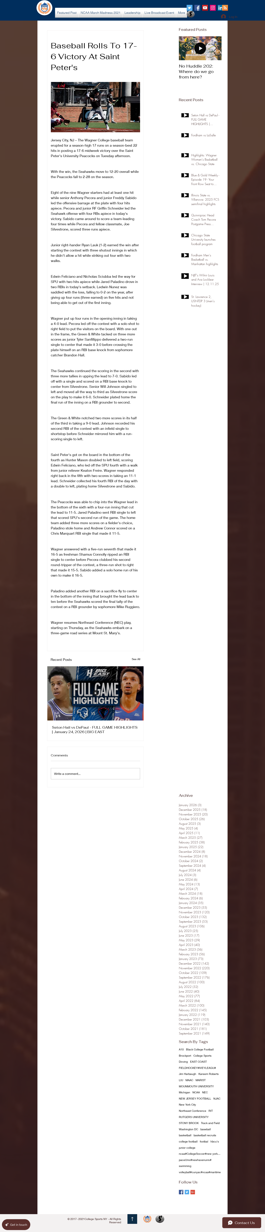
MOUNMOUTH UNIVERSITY (196, 1086)
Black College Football (200, 1049)
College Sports (202, 1055)
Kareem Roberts (208, 1073)
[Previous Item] (185, 48)
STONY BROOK (189, 1123)
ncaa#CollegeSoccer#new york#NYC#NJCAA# (200, 1153)
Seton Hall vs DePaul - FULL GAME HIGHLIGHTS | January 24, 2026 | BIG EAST (95, 729)
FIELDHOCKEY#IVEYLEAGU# (197, 1067)
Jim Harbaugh (187, 1073)
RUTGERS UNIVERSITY (194, 1117)
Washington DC (188, 1129)
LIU (181, 1080)
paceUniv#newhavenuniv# (195, 1160)
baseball (205, 1129)
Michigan (184, 1092)
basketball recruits (205, 1135)
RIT (211, 1110)
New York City (187, 1104)
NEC (205, 1092)
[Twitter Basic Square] (187, 1192)
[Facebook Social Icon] (197, 8)
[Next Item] (215, 48)
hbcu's (214, 1141)
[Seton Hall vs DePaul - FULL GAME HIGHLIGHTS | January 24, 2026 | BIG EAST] (95, 693)
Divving (183, 1061)
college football (188, 1141)
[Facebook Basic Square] (181, 1192)
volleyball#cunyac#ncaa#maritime (200, 1172)
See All (136, 659)
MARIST (201, 1080)
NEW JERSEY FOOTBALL (195, 1098)
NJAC (216, 1098)
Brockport (185, 1055)
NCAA (196, 1092)
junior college (187, 1147)
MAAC (189, 1080)
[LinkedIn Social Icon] (220, 8)
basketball (185, 1135)
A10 (181, 1049)
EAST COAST (198, 1061)
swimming (185, 1166)
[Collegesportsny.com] (189, 8)
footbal (204, 1141)
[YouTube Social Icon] (205, 8)
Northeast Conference (192, 1110)
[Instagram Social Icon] (213, 8)
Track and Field (210, 1123)
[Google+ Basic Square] (193, 1192)
